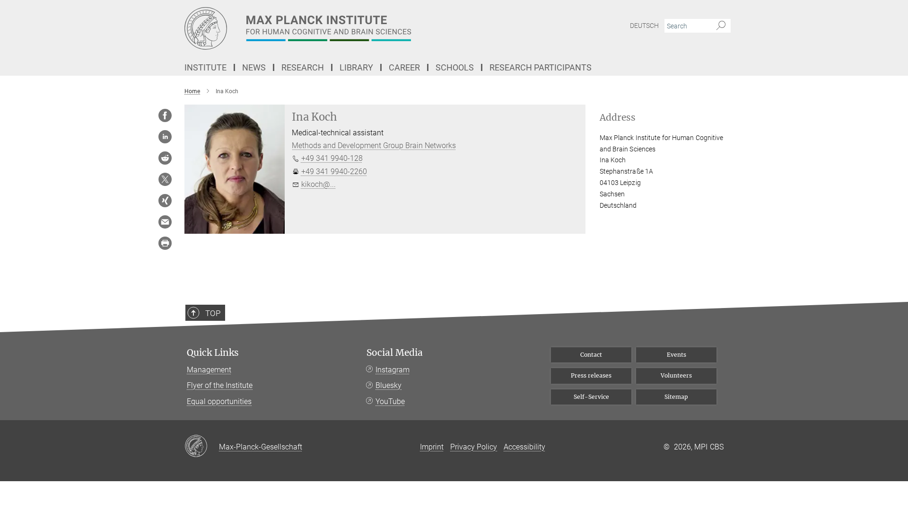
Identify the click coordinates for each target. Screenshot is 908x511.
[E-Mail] (165, 222)
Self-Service (591, 396)
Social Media (395, 352)
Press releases (591, 375)
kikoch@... (318, 184)
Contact (591, 354)
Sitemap (676, 396)
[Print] (165, 243)
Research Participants (540, 67)
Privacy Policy (473, 446)
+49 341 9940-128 (332, 158)
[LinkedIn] (165, 137)
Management (209, 369)
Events (676, 354)
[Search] (721, 26)
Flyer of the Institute (220, 385)
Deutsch (644, 25)
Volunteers (676, 375)
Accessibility (524, 446)
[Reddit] (165, 158)
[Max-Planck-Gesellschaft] (201, 446)
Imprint (432, 446)
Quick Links (213, 352)
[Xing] (165, 201)
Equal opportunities (219, 401)
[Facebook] (165, 115)
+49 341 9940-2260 (334, 171)
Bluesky (388, 385)
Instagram (392, 369)
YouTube (390, 401)
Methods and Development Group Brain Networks (374, 145)
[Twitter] (165, 179)
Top (212, 313)
